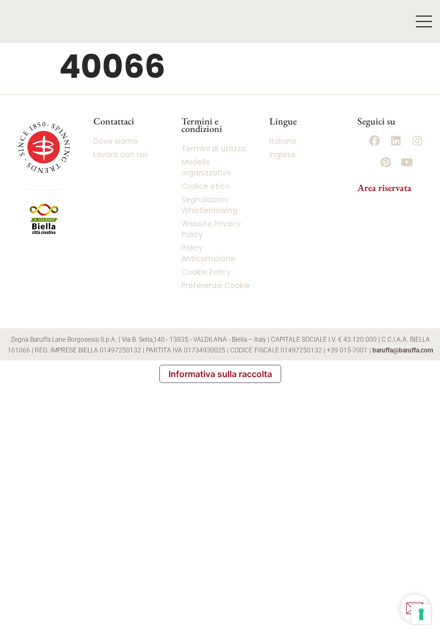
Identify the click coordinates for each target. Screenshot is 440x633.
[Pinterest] (385, 162)
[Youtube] (406, 162)
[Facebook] (374, 141)
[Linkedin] (396, 141)
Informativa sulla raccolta (220, 374)
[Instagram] (417, 141)
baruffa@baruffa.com (402, 350)
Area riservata (384, 187)
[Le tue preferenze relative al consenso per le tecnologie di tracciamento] (421, 614)
